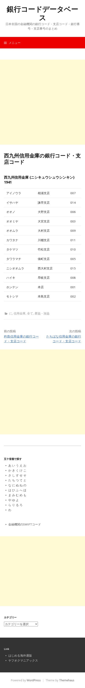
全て (30, 313)
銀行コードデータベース (42, 13)
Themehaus (66, 680)
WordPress (34, 680)
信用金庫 (20, 313)
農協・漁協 (42, 313)
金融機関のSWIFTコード (24, 524)
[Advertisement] (42, 102)
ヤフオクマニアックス (23, 660)
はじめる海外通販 (20, 655)
